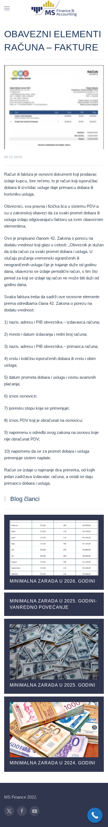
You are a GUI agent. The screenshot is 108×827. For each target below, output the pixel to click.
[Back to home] (54, 8)
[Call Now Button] (94, 815)
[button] (7, 8)
